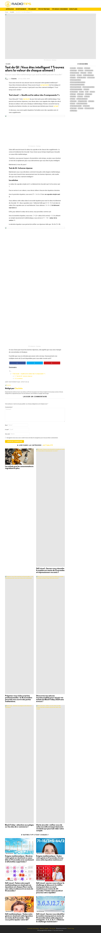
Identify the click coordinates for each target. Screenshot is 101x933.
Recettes (91, 101)
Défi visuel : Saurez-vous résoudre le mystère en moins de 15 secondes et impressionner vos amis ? (50, 570)
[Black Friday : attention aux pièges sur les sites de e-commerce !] (19, 764)
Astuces (81, 70)
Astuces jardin (89, 70)
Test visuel (73, 108)
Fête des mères (82, 77)
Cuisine (79, 75)
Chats (90, 72)
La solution (19, 378)
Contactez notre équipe (33, 928)
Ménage (73, 94)
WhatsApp (74, 110)
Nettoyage (89, 94)
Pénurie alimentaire (82, 98)
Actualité (48, 445)
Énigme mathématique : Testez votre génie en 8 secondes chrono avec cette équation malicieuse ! (49, 858)
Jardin (81, 91)
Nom (6, 425)
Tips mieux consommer (60, 9)
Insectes (87, 89)
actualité (73, 68)
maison (93, 91)
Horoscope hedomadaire (77, 84)
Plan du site (52, 928)
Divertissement (21, 9)
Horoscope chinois (76, 79)
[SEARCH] (95, 9)
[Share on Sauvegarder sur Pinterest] (52, 363)
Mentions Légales (44, 928)
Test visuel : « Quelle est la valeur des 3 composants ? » (29, 373)
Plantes (73, 98)
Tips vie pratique (44, 9)
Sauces (73, 103)
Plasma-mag (70, 928)
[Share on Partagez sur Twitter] (35, 363)
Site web (7, 434)
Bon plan (84, 72)
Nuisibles (73, 96)
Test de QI (25, 382)
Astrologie (10, 9)
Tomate (81, 108)
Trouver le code (90, 108)
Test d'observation (82, 103)
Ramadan (73, 101)
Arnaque (87, 68)
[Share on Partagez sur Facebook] (17, 363)
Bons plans (73, 9)
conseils (73, 75)
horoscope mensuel (76, 87)
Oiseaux (81, 96)
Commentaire (9, 407)
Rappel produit (83, 101)
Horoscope (91, 77)
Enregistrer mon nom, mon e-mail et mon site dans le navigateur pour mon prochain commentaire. (32, 437)
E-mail (7, 429)
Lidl (87, 91)
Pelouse (87, 96)
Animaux (80, 68)
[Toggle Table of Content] (10, 371)
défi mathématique (13, 382)
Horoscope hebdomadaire (78, 82)
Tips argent (32, 9)
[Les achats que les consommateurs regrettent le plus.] (19, 456)
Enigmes (73, 77)
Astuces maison (75, 72)
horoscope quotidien (89, 87)
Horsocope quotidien (76, 89)
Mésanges (80, 94)
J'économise (74, 91)
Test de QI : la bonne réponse (24, 376)
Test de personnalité (76, 105)
